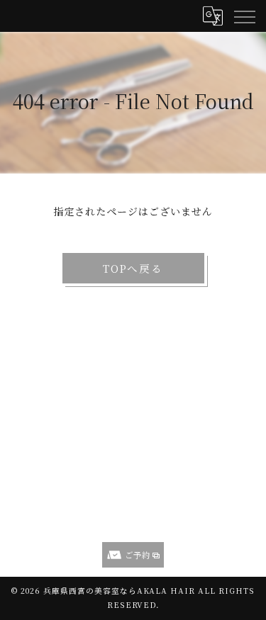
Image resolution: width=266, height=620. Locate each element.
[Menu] (244, 15)
